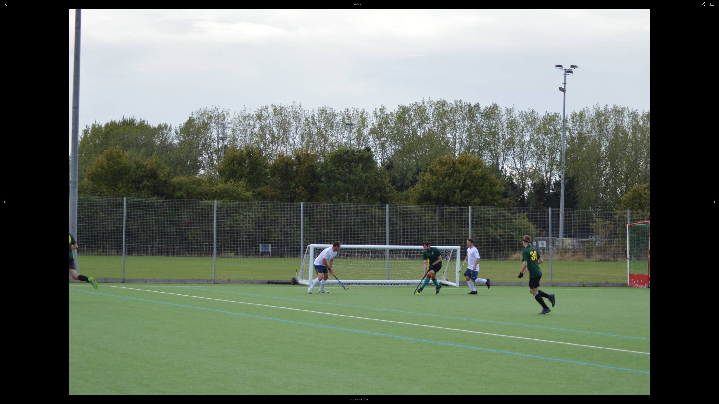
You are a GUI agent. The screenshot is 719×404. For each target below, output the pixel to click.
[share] (703, 4)
